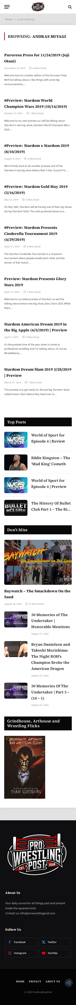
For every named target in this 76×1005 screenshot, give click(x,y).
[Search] (69, 7)
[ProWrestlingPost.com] (38, 7)
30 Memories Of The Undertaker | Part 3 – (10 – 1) (50, 692)
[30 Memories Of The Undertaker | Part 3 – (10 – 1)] (15, 691)
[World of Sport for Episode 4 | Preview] (15, 485)
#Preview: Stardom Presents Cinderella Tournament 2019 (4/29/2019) (30, 233)
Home (8, 19)
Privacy (35, 981)
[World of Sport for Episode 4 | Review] (15, 440)
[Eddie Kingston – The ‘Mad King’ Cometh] (15, 462)
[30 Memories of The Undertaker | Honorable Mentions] (15, 619)
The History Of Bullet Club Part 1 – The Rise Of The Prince (51, 509)
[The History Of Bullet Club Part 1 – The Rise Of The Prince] (15, 508)
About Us (53, 981)
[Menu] (7, 7)
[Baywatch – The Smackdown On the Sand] (38, 562)
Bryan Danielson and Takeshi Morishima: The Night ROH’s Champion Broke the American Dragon (50, 656)
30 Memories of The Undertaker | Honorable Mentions (50, 621)
